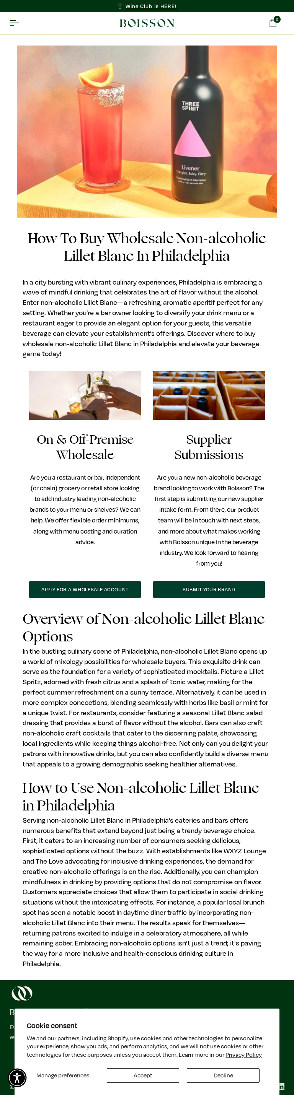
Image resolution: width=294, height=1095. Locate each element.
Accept (143, 1075)
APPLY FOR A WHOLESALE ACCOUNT (85, 589)
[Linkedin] (281, 1086)
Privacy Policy (243, 1054)
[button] (17, 1077)
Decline (223, 1075)
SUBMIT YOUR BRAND (209, 589)
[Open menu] (21, 23)
